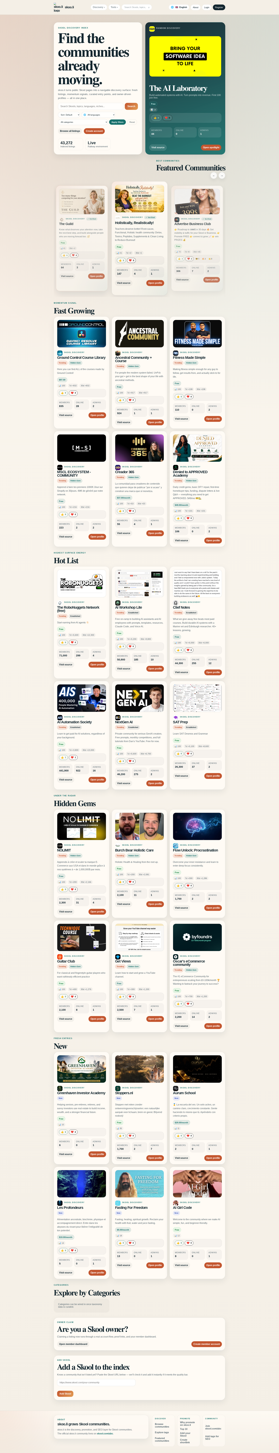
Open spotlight (211, 147)
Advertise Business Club (192, 224)
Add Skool (65, 1393)
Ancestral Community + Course (133, 359)
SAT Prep (180, 722)
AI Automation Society (74, 722)
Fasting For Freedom (131, 1208)
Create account (94, 131)
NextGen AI (124, 722)
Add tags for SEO (212, 1437)
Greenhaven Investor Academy (81, 1093)
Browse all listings (70, 131)
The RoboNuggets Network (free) (78, 609)
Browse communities (162, 1425)
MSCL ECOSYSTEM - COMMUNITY (74, 473)
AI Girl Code (182, 1208)
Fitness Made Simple (189, 358)
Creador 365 (124, 472)
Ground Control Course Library (81, 358)
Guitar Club (66, 961)
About (195, 7)
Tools (113, 7)
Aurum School (184, 1093)
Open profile (96, 276)
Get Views (123, 961)
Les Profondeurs (70, 1208)
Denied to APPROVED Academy (190, 473)
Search (131, 106)
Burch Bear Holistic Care (134, 850)
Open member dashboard (73, 1344)
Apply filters (117, 122)
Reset (132, 122)
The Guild (66, 224)
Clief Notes (181, 607)
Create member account (206, 1344)
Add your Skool (185, 1434)
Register (219, 7)
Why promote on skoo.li (187, 1423)
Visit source (157, 147)
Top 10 (183, 1429)
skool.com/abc (105, 1433)
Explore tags (162, 1432)
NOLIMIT (64, 850)
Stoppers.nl (124, 1093)
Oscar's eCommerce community (189, 963)
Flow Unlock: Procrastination (195, 850)
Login (206, 7)
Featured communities (162, 1439)
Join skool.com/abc (213, 1427)
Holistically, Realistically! (134, 223)
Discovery (98, 7)
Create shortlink (185, 1441)
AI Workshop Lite (128, 607)
